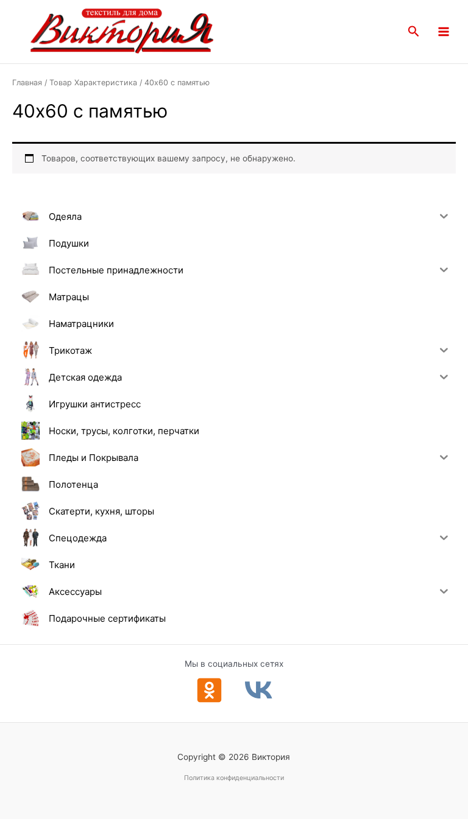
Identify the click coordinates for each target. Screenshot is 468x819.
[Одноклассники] (209, 690)
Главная (27, 82)
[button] (414, 31)
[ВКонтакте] (258, 690)
